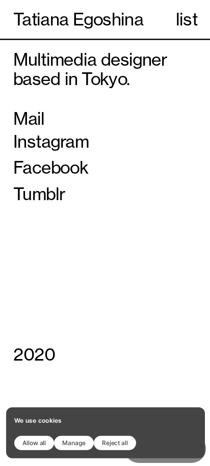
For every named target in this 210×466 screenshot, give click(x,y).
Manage (74, 442)
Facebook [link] (50, 167)
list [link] (186, 19)
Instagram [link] (51, 141)
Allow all (34, 442)
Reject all (115, 442)
